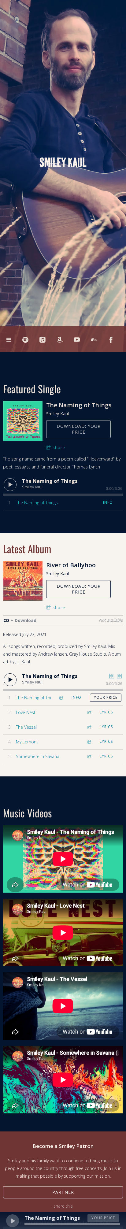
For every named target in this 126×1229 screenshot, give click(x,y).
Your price (105, 697)
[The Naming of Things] (23, 420)
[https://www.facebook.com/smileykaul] (111, 340)
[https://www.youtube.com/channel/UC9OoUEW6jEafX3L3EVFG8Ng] (77, 340)
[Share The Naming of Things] (60, 697)
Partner (63, 1192)
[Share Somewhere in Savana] (89, 756)
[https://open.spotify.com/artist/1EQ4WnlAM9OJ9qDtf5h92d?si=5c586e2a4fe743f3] (25, 340)
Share (59, 447)
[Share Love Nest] (89, 712)
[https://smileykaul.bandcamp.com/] (94, 340)
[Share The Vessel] (89, 727)
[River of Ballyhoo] (23, 580)
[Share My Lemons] (89, 742)
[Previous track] (111, 676)
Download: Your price (79, 429)
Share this (63, 1206)
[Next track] (119, 676)
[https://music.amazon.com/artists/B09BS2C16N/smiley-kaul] (60, 340)
